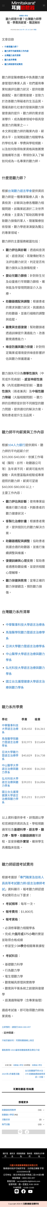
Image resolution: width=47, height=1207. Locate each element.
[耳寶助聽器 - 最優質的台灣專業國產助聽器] (23, 5)
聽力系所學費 (11, 59)
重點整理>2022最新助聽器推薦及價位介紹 (21, 1050)
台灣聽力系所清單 (13, 55)
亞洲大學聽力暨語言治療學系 (25, 646)
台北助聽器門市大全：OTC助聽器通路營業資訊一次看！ (35, 1073)
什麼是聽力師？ (12, 46)
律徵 (34, 29)
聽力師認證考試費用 (14, 64)
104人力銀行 (16, 445)
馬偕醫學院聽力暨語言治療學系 (10, 742)
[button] (3, 5)
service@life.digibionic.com (28, 1181)
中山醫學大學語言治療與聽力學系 (10, 769)
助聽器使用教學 (9, 1110)
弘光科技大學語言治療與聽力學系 (10, 782)
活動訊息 (6, 1119)
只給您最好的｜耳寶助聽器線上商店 (18, 1040)
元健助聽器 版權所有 (31, 1204)
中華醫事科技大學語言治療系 (25, 624)
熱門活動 (6, 1124)
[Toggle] (43, 1109)
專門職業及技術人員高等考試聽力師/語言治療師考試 (23, 883)
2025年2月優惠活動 (11, 1074)
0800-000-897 (28, 1178)
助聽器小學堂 (8, 1114)
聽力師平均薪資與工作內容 (17, 51)
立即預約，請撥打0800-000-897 (16, 1027)
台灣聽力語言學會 (20, 191)
